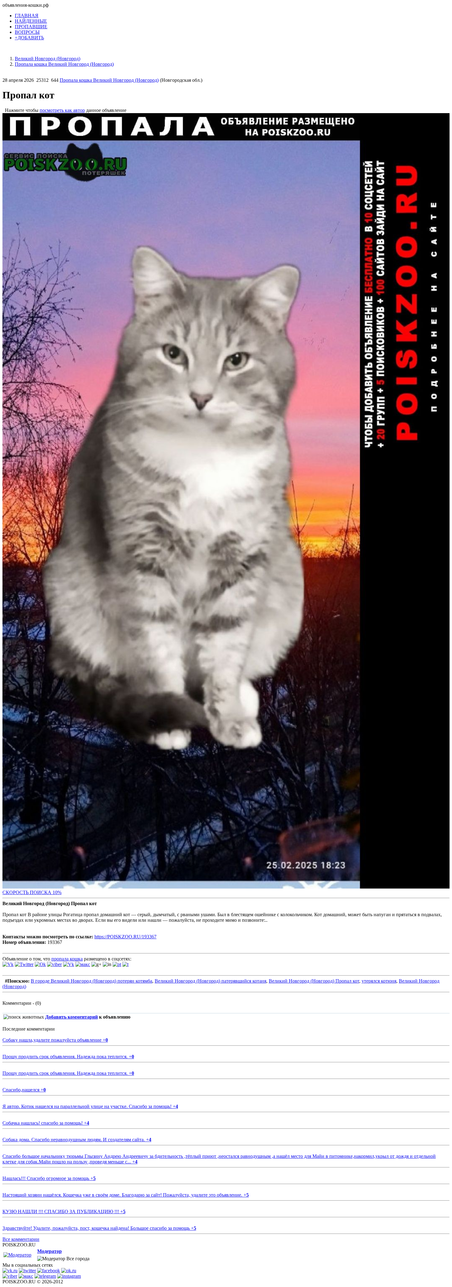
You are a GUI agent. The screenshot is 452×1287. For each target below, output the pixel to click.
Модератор (49, 1251)
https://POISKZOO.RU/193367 (125, 936)
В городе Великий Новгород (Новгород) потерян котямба (91, 981)
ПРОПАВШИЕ (31, 26)
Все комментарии (20, 1239)
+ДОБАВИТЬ (29, 37)
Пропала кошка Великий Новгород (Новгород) (109, 80)
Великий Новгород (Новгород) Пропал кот (314, 981)
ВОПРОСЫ (27, 32)
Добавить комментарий (71, 1017)
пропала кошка (67, 958)
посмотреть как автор (62, 110)
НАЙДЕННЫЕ (31, 21)
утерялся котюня (379, 981)
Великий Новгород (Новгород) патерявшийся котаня (210, 981)
